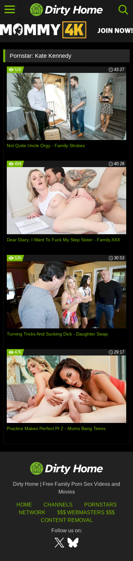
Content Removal (67, 520)
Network (32, 512)
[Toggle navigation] (9, 9)
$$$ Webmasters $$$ (86, 512)
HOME (24, 504)
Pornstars (100, 504)
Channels (58, 504)
